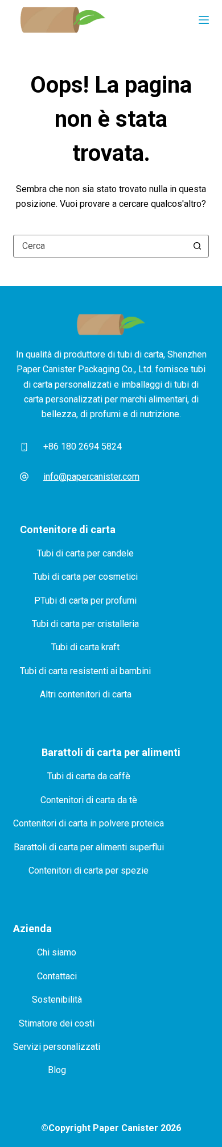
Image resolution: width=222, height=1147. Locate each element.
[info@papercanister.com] (24, 477)
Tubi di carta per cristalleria (85, 623)
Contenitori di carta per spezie (88, 870)
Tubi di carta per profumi (88, 600)
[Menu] (204, 20)
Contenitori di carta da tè (88, 800)
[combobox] (100, 246)
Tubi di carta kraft (85, 647)
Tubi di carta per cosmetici (85, 576)
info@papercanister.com (91, 476)
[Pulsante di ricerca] (197, 246)
